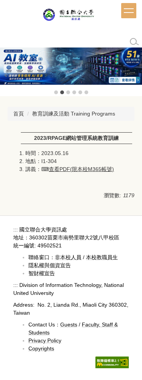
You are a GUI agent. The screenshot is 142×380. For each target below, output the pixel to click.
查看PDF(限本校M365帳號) (81, 169)
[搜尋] (134, 42)
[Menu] (128, 10)
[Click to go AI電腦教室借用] (71, 66)
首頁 (18, 114)
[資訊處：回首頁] (71, 16)
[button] (9, 71)
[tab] (56, 92)
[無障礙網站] (112, 362)
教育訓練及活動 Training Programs (73, 114)
